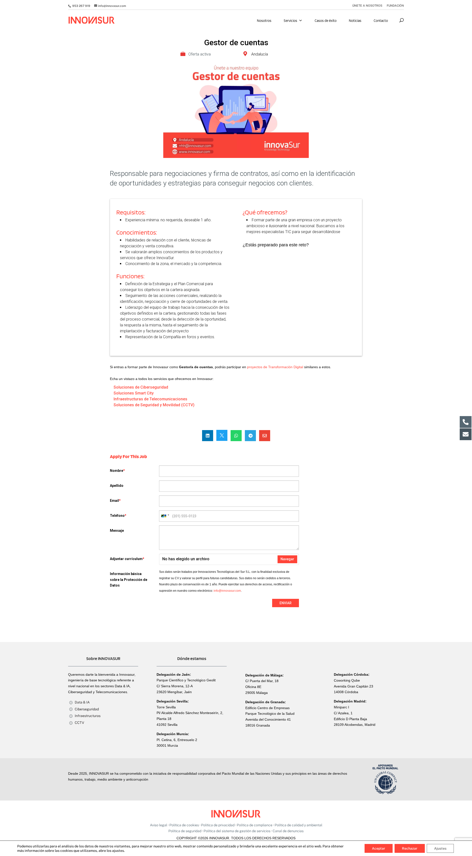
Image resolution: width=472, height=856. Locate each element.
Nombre (117, 471)
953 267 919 (81, 6)
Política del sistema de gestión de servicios (237, 831)
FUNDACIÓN (395, 5)
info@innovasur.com (227, 590)
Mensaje (117, 531)
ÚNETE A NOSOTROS (367, 5)
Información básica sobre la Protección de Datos (128, 580)
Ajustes (440, 848)
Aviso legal (158, 825)
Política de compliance (254, 825)
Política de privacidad (218, 825)
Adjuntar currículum (127, 559)
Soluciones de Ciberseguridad (141, 387)
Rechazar (409, 848)
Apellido (116, 486)
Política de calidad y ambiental (298, 825)
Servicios (290, 20)
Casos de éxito (326, 20)
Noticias (355, 20)
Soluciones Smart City (134, 393)
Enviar (286, 603)
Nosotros (264, 20)
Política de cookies (184, 825)
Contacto (381, 20)
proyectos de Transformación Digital (275, 367)
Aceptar (378, 848)
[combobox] (165, 516)
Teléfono (118, 516)
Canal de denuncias (288, 831)
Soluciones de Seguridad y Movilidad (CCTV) (154, 405)
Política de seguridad (184, 831)
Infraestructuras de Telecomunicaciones (150, 399)
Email (115, 501)
